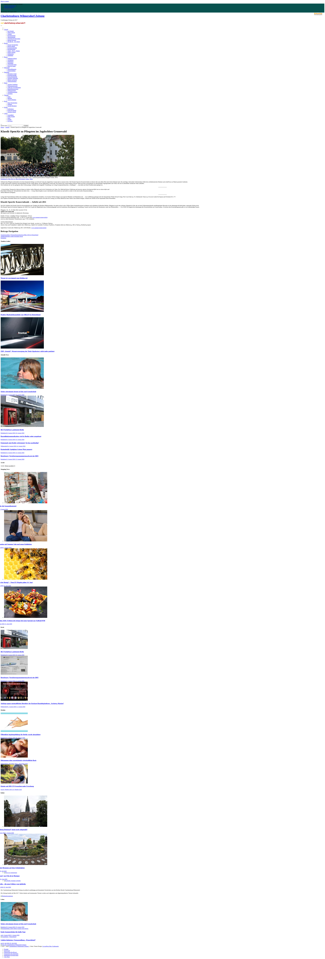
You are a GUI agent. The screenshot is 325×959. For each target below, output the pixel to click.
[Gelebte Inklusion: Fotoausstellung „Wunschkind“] (9, 936)
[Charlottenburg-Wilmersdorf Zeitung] (4, 28)
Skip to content (5, 1)
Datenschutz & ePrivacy (10, 952)
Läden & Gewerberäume (14, 87)
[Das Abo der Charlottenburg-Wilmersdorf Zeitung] (13, 945)
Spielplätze (10, 63)
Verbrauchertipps (12, 81)
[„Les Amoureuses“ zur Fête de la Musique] (10, 872)
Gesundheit (10, 115)
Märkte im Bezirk (12, 80)
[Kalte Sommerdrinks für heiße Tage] (14, 928)
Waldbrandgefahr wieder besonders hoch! (12, 236)
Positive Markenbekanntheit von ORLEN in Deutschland (20, 315)
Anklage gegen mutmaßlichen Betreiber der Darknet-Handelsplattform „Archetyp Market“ (32, 703)
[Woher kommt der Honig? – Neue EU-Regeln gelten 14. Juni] (25, 579)
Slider (31, 179)
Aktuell (6, 29)
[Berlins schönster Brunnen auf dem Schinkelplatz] (25, 864)
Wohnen (9, 104)
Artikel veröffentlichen (10, 6)
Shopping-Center (12, 74)
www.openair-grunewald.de (39, 217)
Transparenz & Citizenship (11, 954)
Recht (5, 101)
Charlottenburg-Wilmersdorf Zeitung (22, 15)
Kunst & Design (11, 110)
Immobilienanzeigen (12, 89)
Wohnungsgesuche (12, 86)
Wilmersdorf (4, 446)
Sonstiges (10, 93)
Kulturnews (10, 109)
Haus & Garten (11, 66)
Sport (8, 118)
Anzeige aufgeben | (9, 7)
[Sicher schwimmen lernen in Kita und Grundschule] (22, 388)
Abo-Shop (7, 957)
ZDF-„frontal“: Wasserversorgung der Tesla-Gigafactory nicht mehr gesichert (27, 351)
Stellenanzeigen (11, 90)
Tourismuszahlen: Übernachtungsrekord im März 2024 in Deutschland (19, 235)
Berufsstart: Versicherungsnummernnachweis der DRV (20, 456)
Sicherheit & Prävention (13, 38)
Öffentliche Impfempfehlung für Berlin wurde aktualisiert (20, 734)
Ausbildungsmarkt (12, 92)
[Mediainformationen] (7, 896)
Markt (5, 83)
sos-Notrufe (10, 31)
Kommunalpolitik (12, 48)
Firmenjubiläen (11, 70)
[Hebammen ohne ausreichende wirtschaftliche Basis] (14, 757)
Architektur (10, 60)
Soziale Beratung (12, 106)
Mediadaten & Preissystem (11, 955)
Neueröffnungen (11, 69)
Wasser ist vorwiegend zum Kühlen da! (14, 278)
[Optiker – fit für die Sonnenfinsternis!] (25, 503)
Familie (9, 119)
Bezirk (6, 43)
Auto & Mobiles (11, 99)
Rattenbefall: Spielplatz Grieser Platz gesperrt (16, 449)
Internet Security (11, 40)
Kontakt (6, 949)
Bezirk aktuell (11, 46)
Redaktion (3, 179)
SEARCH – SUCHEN (13, 41)
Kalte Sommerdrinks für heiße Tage (13, 932)
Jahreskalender (11, 37)
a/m (2, 935)
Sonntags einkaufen (12, 78)
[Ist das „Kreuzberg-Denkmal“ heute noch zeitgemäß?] (25, 826)
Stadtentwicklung (12, 58)
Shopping (6, 72)
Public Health (11, 116)
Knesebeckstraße (12, 75)
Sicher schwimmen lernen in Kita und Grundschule (18, 391)
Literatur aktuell (11, 112)
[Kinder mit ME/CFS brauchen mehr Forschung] (14, 783)
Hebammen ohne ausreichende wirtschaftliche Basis (18, 760)
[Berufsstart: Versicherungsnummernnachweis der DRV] (14, 674)
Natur (8, 96)
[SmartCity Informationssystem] (318, 14)
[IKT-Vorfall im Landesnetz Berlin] (22, 426)
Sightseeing (10, 54)
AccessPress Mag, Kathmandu (50, 946)
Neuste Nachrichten (12, 45)
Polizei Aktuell (11, 52)
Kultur (6, 107)
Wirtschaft (6, 67)
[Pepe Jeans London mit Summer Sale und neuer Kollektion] (25, 541)
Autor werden (8, 9)
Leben (5, 113)
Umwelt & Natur (12, 64)
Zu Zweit (9, 121)
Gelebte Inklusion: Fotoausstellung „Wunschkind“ (18, 940)
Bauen (6, 57)
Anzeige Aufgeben (12, 84)
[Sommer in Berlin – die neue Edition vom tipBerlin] (12, 880)
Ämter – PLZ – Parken (13, 51)
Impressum (7, 950)
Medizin (9, 98)
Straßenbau (10, 61)
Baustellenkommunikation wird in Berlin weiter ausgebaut (21, 436)
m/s (2, 789)
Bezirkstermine (11, 35)
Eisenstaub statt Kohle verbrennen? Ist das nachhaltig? (20, 443)
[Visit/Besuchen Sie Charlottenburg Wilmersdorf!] (13, 23)
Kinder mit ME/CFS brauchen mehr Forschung (17, 786)
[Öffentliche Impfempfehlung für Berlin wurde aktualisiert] (14, 731)
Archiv (2, 466)
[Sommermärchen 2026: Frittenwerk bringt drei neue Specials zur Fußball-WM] (25, 617)
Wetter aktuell (11, 32)
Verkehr (9, 34)
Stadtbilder (10, 55)
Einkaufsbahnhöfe (12, 77)
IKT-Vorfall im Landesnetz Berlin (12, 430)
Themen (6, 95)
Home (2, 127)
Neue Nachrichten (12, 103)
